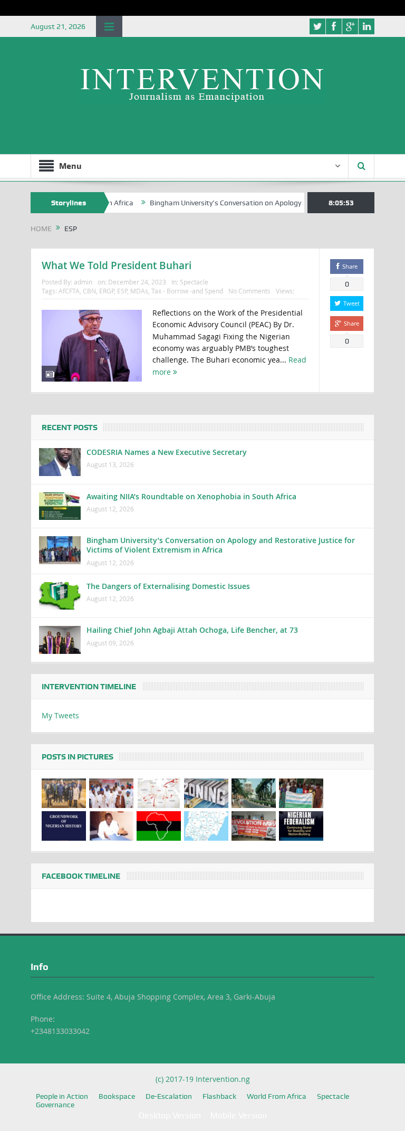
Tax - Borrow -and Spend (187, 291)
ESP (122, 291)
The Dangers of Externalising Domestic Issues (168, 586)
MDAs (139, 291)
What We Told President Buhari (116, 265)
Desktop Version (170, 1115)
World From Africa (276, 1096)
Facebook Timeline (81, 876)
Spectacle (194, 282)
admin (83, 282)
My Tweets (60, 715)
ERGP (106, 291)
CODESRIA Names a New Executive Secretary (166, 452)
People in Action (62, 1096)
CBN (89, 291)
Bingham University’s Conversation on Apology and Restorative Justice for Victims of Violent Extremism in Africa (220, 545)
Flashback (219, 1096)
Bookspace (117, 1096)
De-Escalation (169, 1096)
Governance (55, 1104)
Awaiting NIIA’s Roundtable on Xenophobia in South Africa (191, 496)
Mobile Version (238, 1115)
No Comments (249, 291)
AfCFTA (69, 291)
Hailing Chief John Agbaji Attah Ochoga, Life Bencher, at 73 (192, 630)
